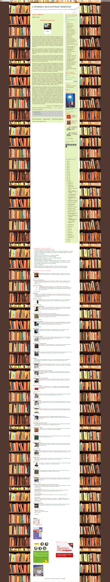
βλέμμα (35, 358)
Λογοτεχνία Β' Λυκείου (70, 56)
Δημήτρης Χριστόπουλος (72, 85)
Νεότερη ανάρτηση (36, 119)
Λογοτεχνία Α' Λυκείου (70, 55)
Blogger (64, 578)
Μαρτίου (69, 234)
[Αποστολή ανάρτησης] (54, 107)
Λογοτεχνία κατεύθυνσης (38, 503)
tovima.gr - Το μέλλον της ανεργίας (40, 485)
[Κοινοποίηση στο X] (58, 107)
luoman (58, 578)
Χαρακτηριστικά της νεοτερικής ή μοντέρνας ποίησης (74, 128)
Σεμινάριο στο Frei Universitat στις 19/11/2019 (46, 401)
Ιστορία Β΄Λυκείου (70, 47)
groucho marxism (37, 363)
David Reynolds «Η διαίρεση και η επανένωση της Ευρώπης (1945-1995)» (51, 314)
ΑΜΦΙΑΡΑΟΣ (36, 469)
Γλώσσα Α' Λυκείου (70, 29)
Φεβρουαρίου (70, 235)
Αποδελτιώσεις (69, 23)
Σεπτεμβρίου (70, 224)
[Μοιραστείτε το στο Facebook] (60, 107)
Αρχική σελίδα (46, 119)
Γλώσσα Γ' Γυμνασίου (70, 31)
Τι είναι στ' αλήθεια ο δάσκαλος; (71, 222)
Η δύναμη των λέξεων (71, 208)
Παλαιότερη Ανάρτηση (57, 119)
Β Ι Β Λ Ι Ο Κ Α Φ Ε (38, 385)
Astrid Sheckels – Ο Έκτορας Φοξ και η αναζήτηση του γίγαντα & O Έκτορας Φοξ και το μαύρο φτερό (50, 294)
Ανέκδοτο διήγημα (70, 138)
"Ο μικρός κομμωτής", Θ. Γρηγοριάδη (74, 116)
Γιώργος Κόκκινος (37, 400)
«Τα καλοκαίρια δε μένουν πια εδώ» (44, 299)
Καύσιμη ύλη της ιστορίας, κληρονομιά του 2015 (42, 359)
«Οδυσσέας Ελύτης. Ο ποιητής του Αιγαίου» (46, 477)
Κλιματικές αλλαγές (71, 211)
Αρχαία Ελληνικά (70, 26)
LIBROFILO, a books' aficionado (40, 343)
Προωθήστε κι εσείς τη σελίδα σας (70, 19)
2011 (68, 180)
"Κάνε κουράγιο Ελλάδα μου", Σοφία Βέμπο (72, 195)
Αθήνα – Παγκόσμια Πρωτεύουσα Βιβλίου (45, 450)
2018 (68, 169)
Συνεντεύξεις (69, 67)
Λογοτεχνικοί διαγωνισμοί (71, 61)
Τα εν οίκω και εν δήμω (38, 336)
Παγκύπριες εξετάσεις (70, 63)
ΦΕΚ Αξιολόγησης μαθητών (71, 68)
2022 (68, 162)
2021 (68, 164)
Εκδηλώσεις (69, 37)
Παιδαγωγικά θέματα (70, 64)
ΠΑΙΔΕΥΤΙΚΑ (37, 457)
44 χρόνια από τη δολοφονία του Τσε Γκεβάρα (72, 214)
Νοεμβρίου (70, 183)
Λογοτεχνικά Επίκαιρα (38, 285)
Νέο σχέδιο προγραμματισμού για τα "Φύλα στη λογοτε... (72, 219)
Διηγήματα (68, 35)
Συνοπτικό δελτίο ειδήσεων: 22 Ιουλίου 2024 (46, 371)
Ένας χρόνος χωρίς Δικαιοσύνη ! (44, 416)
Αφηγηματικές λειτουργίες (72, 206)
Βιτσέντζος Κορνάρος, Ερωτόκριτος (71, 205)
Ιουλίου (69, 227)
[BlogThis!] (57, 107)
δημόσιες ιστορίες (70, 34)
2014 (68, 175)
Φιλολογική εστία (37, 449)
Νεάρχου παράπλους (37, 442)
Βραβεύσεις (69, 27)
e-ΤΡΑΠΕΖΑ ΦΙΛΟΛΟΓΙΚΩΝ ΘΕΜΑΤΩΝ (51, 7)
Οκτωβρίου (70, 185)
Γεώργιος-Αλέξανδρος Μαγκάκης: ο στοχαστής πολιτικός (72, 191)
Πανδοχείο (36, 293)
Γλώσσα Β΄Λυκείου (70, 30)
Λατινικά (68, 52)
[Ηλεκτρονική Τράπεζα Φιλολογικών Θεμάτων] (66, 18)
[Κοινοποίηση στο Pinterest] (61, 107)
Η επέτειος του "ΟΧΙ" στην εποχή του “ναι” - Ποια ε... (73, 201)
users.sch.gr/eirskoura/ (38, 493)
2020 (68, 166)
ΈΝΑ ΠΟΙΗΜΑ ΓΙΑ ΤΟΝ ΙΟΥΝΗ (44, 329)
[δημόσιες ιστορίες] (66, 76)
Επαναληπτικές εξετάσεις (71, 41)
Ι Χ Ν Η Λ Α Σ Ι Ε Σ (37, 298)
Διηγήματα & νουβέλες (38, 427)
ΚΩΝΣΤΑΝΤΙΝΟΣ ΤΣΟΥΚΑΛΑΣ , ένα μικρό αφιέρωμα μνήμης (49, 273)
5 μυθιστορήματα (42, 344)
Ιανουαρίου (70, 237)
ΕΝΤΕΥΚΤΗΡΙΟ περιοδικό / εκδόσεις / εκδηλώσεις (43, 370)
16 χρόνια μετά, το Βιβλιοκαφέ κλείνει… (45, 386)
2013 (68, 177)
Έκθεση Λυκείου (37, 497)
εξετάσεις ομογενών (70, 38)
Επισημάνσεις (36, 328)
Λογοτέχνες (68, 54)
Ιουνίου (69, 229)
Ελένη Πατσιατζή (71, 87)
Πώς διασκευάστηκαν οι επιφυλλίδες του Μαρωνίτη (47, 443)
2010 (68, 239)
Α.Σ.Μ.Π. (36, 415)
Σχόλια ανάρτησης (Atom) (41, 121)
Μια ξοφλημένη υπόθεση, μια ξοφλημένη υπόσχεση (47, 364)
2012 (68, 179)
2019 (68, 167)
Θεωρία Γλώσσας (70, 42)
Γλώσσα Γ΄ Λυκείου (70, 33)
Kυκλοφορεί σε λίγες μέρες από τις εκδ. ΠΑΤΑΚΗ (74, 133)
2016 (68, 172)
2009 (68, 241)
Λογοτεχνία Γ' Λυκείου (70, 58)
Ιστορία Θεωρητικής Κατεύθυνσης (70, 49)
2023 (68, 161)
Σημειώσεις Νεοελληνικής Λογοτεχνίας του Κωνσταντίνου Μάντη (45, 313)
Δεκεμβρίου (70, 182)
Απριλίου (69, 232)
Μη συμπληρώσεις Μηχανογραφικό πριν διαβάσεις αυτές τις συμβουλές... (46, 498)
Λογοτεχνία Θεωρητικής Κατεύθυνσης (71, 60)
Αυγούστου (70, 226)
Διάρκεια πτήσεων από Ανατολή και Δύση (41, 458)
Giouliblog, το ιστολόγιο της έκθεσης (40, 422)
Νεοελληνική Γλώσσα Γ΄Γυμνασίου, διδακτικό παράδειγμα (43, 494)
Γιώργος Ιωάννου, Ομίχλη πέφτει (44, 408)
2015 (68, 174)
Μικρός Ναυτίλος (37, 407)
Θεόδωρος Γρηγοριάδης (38, 321)
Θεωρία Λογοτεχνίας (70, 46)
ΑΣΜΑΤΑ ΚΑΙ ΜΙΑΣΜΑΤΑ (39, 306)
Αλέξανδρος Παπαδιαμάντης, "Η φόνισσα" (73, 216)
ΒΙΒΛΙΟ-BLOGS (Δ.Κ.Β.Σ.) (39, 510)
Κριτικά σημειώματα (39, 109)
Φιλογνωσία (36, 514)
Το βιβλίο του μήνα (71, 186)
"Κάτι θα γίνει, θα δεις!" (72, 202)
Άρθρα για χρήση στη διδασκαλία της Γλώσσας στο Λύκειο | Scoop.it (46, 484)
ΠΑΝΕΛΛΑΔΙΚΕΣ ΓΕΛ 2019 (39, 423)
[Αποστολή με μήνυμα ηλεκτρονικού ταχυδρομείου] (56, 107)
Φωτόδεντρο (36, 272)
